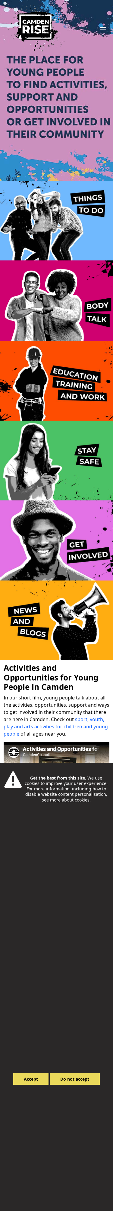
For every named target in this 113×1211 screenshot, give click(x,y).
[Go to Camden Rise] (35, 28)
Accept (31, 1079)
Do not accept (74, 1079)
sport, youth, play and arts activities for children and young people (56, 726)
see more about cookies (65, 800)
